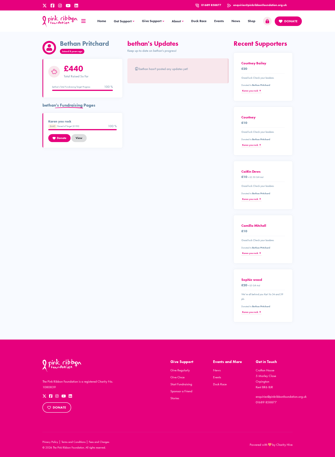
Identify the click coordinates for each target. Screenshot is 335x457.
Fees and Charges (99, 442)
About (176, 21)
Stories (174, 398)
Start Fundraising (181, 384)
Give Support (151, 21)
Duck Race (198, 21)
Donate (291, 21)
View (79, 138)
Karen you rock (250, 90)
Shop (251, 21)
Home (101, 21)
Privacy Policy (50, 442)
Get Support (123, 21)
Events (219, 21)
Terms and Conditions (73, 442)
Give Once (177, 377)
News (235, 21)
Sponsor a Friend (181, 391)
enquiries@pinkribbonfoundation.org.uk (260, 5)
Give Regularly (180, 370)
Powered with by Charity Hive (271, 444)
